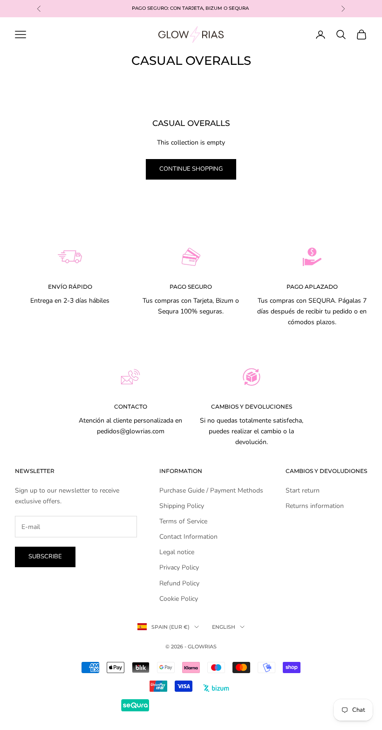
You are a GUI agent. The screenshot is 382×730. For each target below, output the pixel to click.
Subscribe (45, 556)
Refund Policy (179, 583)
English (223, 627)
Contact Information (188, 536)
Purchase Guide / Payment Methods (211, 490)
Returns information (315, 505)
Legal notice (176, 552)
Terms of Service (183, 521)
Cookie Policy (178, 598)
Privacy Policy (179, 567)
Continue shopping (191, 169)
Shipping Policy (181, 505)
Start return (303, 490)
